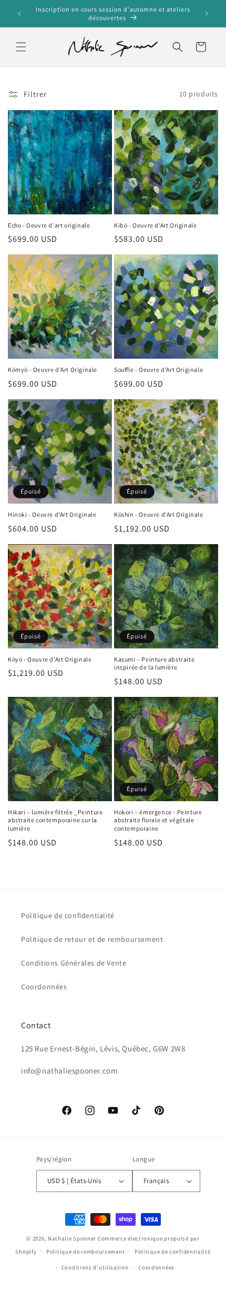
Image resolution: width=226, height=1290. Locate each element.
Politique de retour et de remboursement (92, 939)
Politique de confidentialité (68, 915)
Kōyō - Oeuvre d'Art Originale (49, 659)
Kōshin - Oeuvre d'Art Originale (158, 514)
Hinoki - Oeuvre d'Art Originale (52, 514)
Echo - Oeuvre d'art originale (49, 225)
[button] (21, 46)
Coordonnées (44, 986)
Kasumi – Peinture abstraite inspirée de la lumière (154, 663)
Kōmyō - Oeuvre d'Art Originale (52, 369)
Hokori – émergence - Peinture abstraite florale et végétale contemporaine (158, 820)
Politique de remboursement (85, 1251)
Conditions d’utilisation (95, 1267)
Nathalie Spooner (72, 1238)
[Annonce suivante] (206, 13)
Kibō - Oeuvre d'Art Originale (155, 225)
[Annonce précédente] (19, 13)
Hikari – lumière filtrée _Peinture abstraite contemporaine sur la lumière (55, 820)
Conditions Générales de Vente (73, 963)
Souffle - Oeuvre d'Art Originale (158, 369)
